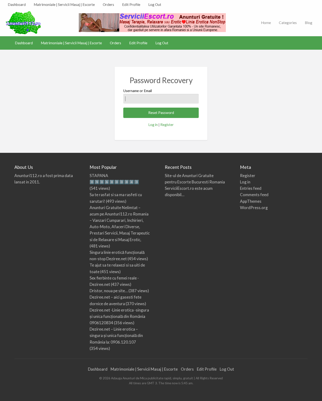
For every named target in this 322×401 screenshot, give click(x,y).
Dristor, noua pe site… (109, 290)
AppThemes (250, 201)
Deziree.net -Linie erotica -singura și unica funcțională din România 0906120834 (119, 316)
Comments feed (254, 194)
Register (167, 124)
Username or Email (137, 91)
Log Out (154, 4)
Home (266, 22)
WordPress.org (254, 207)
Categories (288, 22)
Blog (308, 22)
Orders (108, 4)
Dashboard (17, 4)
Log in (153, 124)
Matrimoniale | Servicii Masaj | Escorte (64, 4)
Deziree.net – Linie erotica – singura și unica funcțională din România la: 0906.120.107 (116, 335)
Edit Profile (131, 4)
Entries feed (250, 188)
